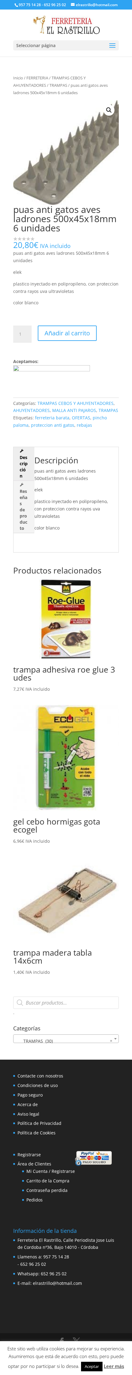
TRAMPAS (58, 85)
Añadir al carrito (67, 333)
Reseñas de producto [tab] (23, 509)
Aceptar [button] (92, 1366)
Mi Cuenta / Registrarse (50, 1171)
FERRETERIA (37, 78)
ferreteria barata (52, 418)
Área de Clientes (34, 1164)
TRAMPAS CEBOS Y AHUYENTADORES (75, 403)
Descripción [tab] (24, 466)
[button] (109, 110)
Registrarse (29, 1154)
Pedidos (34, 1200)
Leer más (114, 1366)
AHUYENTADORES (31, 410)
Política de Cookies (36, 1133)
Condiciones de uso (37, 1085)
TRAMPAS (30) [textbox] (64, 1041)
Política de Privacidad (39, 1123)
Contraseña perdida (47, 1190)
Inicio (18, 78)
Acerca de (27, 1104)
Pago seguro (30, 1095)
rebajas (84, 425)
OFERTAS (81, 418)
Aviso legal (28, 1114)
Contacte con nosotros (40, 1076)
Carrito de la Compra (47, 1181)
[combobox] (66, 1038)
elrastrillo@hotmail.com (57, 1283)
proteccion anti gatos (52, 425)
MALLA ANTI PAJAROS (74, 410)
